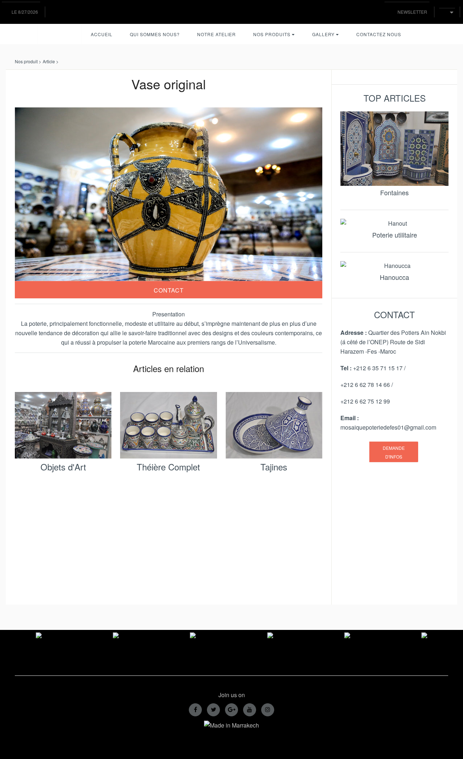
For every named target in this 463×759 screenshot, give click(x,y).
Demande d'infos (394, 452)
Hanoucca (394, 277)
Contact (169, 290)
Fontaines (394, 192)
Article (49, 61)
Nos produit (26, 61)
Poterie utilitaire (394, 234)
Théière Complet (168, 466)
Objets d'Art (63, 466)
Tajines (273, 466)
